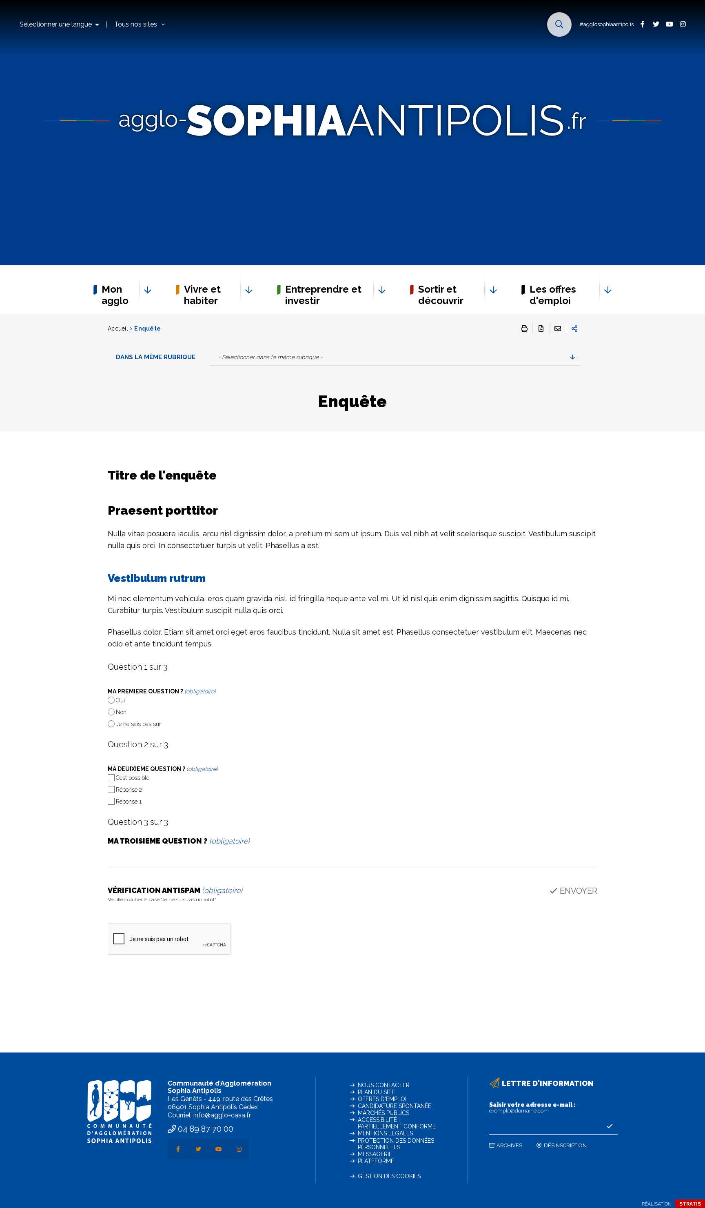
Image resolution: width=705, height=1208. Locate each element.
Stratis (690, 1204)
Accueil (118, 328)
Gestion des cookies (389, 1176)
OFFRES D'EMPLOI (382, 1099)
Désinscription (565, 1145)
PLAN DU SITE (376, 1092)
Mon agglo (115, 294)
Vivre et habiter (202, 294)
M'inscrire (609, 1126)
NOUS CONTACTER (384, 1085)
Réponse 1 (129, 801)
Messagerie (375, 1154)
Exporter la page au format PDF (541, 328)
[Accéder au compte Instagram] (682, 24)
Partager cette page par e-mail (558, 328)
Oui (120, 700)
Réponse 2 (129, 789)
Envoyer (578, 891)
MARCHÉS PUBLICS (383, 1113)
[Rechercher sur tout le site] (559, 24)
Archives (509, 1145)
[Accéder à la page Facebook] (642, 24)
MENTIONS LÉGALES (385, 1133)
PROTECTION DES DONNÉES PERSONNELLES (396, 1143)
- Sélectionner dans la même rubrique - (270, 357)
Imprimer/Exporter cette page (524, 328)
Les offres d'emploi (553, 294)
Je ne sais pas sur (138, 724)
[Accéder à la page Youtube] (669, 24)
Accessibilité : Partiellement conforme (397, 1123)
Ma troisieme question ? (179, 841)
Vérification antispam (175, 894)
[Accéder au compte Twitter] (656, 24)
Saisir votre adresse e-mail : (532, 1107)
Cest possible (132, 778)
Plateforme (376, 1161)
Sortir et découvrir (440, 294)
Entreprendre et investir (323, 294)
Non (121, 712)
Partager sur (574, 328)
